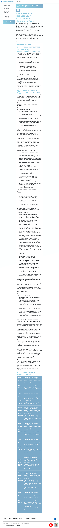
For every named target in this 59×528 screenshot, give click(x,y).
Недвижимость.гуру (8, 1)
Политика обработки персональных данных (12, 518)
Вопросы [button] (18, 1)
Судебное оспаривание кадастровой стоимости (7, 17)
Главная (18, 5)
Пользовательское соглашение (30, 518)
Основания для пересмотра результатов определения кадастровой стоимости (7, 9)
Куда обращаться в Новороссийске (7, 22)
